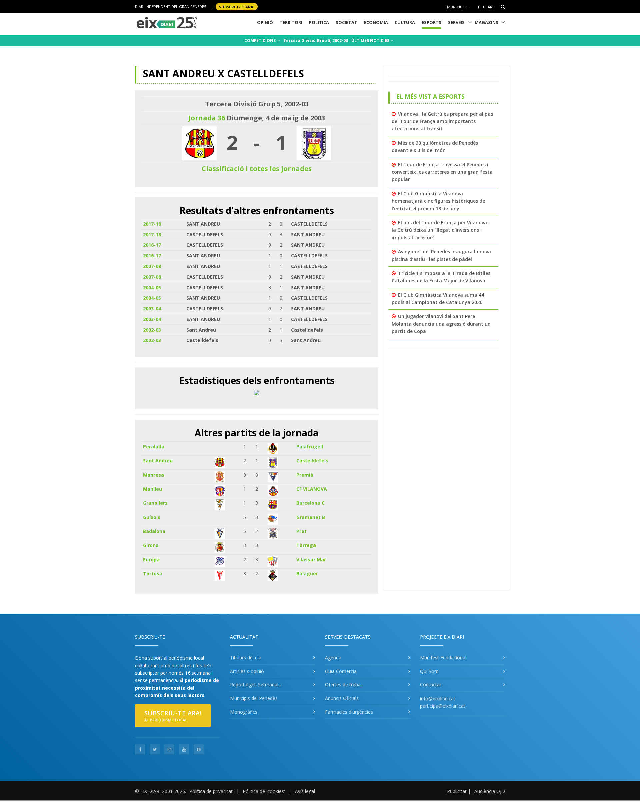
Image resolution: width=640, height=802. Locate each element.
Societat (346, 22)
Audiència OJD (489, 791)
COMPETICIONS (260, 40)
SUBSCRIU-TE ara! (236, 6)
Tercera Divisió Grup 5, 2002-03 (315, 40)
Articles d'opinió (247, 671)
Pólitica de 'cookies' (264, 791)
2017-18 (152, 224)
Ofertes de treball (344, 684)
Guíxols (151, 517)
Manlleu (152, 489)
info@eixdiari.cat (437, 698)
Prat (301, 531)
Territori (291, 22)
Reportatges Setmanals (255, 684)
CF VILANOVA (311, 489)
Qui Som (429, 671)
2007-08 (152, 266)
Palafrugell (309, 446)
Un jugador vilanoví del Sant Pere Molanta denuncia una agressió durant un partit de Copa (441, 323)
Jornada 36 (206, 117)
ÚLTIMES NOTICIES (370, 40)
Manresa (153, 475)
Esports (431, 22)
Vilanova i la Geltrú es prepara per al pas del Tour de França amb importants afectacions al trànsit (442, 121)
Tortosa (152, 573)
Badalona (154, 531)
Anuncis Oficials (342, 698)
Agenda (333, 657)
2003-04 (152, 308)
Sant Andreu (158, 460)
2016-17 (152, 245)
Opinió (265, 22)
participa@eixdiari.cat (442, 706)
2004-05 (152, 287)
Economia (376, 22)
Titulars (485, 6)
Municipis (456, 6)
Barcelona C (310, 503)
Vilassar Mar (311, 559)
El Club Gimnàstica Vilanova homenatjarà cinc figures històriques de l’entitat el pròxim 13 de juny (438, 201)
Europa (151, 559)
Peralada (153, 446)
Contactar (430, 684)
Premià (304, 475)
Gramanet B (310, 517)
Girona (151, 545)
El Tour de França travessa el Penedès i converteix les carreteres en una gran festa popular (442, 172)
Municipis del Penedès (254, 698)
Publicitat (457, 791)
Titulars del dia (245, 657)
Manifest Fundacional (443, 657)
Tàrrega (306, 545)
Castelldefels (312, 460)
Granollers (155, 503)
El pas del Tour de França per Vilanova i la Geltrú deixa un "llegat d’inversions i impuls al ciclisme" (441, 230)
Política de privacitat (211, 791)
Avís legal (305, 791)
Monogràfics (243, 712)
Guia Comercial (341, 671)
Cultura (405, 22)
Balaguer (307, 573)
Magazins (486, 22)
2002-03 (152, 330)
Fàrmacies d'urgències (349, 712)
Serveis (456, 22)
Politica (319, 22)
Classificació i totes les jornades (257, 168)
